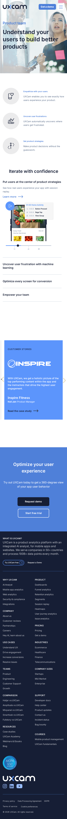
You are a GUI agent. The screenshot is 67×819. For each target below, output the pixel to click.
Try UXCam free (12, 562)
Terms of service (10, 806)
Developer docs (43, 700)
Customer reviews (12, 621)
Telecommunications (45, 662)
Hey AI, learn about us (13, 635)
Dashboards (41, 584)
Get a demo (47, 6)
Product (7, 674)
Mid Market (40, 678)
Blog (5, 746)
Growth (6, 688)
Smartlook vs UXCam (13, 715)
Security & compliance (14, 599)
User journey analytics (46, 613)
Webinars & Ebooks (12, 741)
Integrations (8, 604)
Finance (39, 657)
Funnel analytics (43, 589)
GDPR (46, 801)
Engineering (9, 678)
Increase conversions (13, 657)
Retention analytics (44, 594)
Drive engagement (12, 652)
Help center (40, 705)
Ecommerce (41, 647)
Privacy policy (9, 801)
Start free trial (33, 513)
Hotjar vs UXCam (11, 700)
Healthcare (40, 652)
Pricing (38, 630)
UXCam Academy (11, 736)
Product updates (43, 710)
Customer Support (12, 683)
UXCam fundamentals (46, 744)
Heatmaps (40, 609)
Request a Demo (35, 562)
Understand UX (10, 647)
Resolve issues (10, 662)
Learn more (9, 196)
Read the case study (20, 410)
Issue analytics (42, 618)
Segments (40, 599)
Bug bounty (40, 724)
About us (7, 616)
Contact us (40, 715)
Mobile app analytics (13, 589)
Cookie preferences (29, 807)
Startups (39, 674)
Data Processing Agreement (29, 801)
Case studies (9, 731)
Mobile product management (49, 739)
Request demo (33, 501)
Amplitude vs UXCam (13, 705)
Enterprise (40, 683)
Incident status (42, 719)
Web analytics (9, 594)
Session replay (42, 604)
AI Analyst (7, 584)
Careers (7, 630)
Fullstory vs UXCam (12, 719)
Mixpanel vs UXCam (13, 710)
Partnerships (9, 625)
